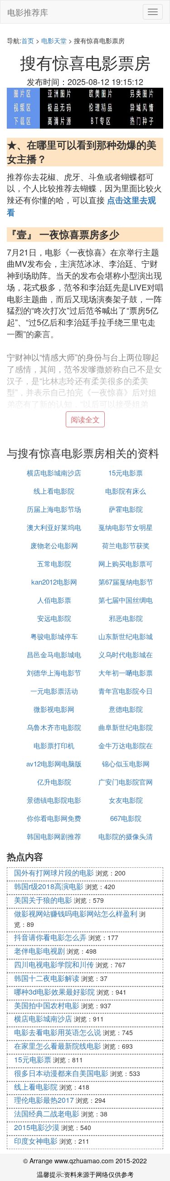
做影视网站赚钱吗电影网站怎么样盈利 (75, 913)
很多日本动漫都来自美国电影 (61, 1073)
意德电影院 (126, 709)
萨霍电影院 (126, 509)
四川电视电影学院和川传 (54, 964)
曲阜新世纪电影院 (125, 727)
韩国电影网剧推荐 (54, 836)
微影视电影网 (54, 709)
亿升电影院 (54, 781)
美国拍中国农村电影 (46, 1005)
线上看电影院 (54, 490)
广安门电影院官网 (125, 781)
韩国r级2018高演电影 (48, 886)
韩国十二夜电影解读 (46, 978)
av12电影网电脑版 (54, 763)
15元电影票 (125, 472)
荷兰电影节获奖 (126, 545)
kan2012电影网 (54, 581)
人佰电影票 (54, 600)
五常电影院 (54, 563)
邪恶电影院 (126, 618)
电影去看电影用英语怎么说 (57, 1032)
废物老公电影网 (54, 545)
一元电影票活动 (54, 691)
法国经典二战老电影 (46, 1113)
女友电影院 (126, 800)
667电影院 (125, 818)
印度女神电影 (36, 1141)
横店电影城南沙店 (54, 472)
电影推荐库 (27, 12)
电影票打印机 (54, 745)
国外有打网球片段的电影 (54, 872)
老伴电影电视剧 (39, 951)
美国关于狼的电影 (43, 900)
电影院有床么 (125, 490)
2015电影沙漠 (36, 1127)
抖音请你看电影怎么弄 (50, 937)
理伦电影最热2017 (44, 1100)
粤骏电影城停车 (54, 636)
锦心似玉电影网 (126, 763)
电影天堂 (54, 40)
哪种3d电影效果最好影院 (54, 991)
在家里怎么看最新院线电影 (57, 1046)
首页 (27, 40)
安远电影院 (54, 618)
